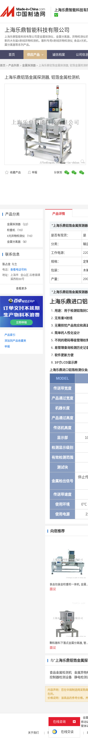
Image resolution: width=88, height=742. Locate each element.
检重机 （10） (15, 230)
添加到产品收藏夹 (15, 341)
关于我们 (33, 733)
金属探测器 (29, 65)
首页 (2, 65)
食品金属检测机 (61, 672)
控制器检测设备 (61, 677)
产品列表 (13, 65)
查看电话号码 (18, 269)
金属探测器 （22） (18, 224)
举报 (34, 172)
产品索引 (10, 335)
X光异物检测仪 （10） (20, 236)
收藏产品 (15, 172)
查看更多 (21, 288)
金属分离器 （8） (17, 242)
